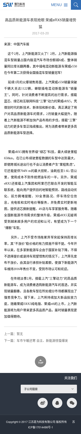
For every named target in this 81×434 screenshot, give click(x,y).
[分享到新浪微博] (43, 403)
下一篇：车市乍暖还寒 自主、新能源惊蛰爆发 (36, 340)
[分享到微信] (72, 403)
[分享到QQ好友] (57, 403)
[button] (60, 5)
